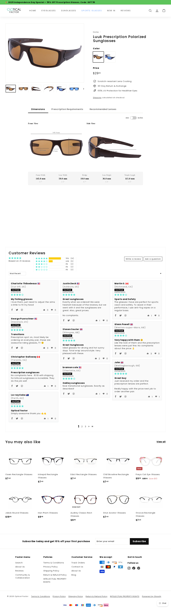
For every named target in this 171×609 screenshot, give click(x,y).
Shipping (97, 97)
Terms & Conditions (53, 562)
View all (161, 441)
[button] (42, 258)
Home (32, 10)
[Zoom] (44, 53)
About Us (20, 566)
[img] (33, 294)
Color (96, 48)
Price (96, 68)
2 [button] (82, 426)
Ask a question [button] (153, 258)
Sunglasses (68, 10)
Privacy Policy (50, 566)
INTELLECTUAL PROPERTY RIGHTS (54, 580)
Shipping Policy (51, 570)
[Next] (82, 89)
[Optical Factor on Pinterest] (138, 568)
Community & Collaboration (22, 576)
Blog (73, 575)
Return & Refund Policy (55, 575)
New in (111, 10)
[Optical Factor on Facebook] (133, 568)
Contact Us (77, 566)
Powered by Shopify (151, 596)
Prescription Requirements (67, 109)
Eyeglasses (49, 10)
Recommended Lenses (103, 109)
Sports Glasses (91, 10)
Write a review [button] (133, 258)
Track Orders (78, 562)
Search (19, 562)
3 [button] (85, 426)
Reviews (126, 10)
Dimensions (38, 109)
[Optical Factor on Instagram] (129, 568)
